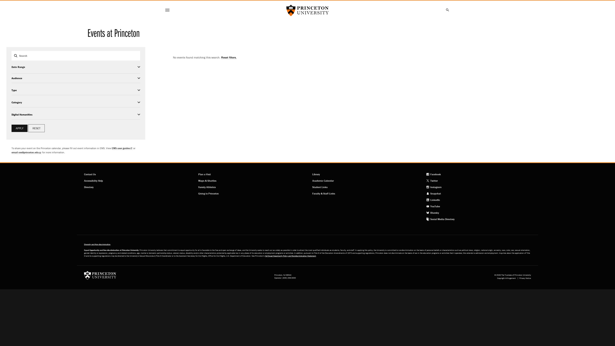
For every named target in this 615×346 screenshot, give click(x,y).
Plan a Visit (204, 174)
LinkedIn (435, 200)
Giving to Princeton (208, 193)
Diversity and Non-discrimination (97, 244)
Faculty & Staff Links (323, 193)
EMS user (121, 148)
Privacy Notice (525, 278)
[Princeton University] (100, 276)
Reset (37, 128)
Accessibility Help (93, 180)
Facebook (435, 174)
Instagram (436, 187)
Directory (89, 187)
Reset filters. (229, 57)
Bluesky (434, 212)
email (25, 152)
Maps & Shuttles (207, 180)
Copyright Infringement (506, 278)
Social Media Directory (442, 219)
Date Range (18, 67)
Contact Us (90, 174)
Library (316, 174)
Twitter (434, 180)
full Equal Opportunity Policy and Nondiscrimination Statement (290, 256)
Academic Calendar (323, 180)
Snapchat (435, 193)
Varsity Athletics (207, 187)
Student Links (320, 187)
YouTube (435, 206)
